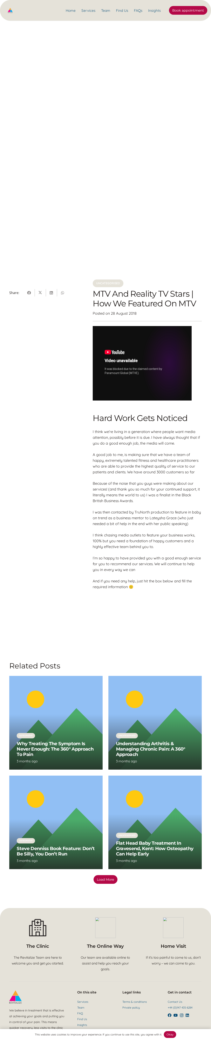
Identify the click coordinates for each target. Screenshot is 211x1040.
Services (82, 1001)
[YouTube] (175, 1015)
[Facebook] (169, 1015)
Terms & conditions (134, 1001)
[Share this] (29, 292)
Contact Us (175, 1001)
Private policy (131, 1007)
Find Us (82, 1019)
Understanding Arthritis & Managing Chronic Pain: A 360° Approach (150, 749)
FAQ (80, 1013)
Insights (82, 1025)
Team (80, 1007)
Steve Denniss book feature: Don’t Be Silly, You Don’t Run (56, 851)
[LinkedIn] (187, 1015)
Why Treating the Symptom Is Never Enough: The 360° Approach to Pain (55, 749)
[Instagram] (181, 1015)
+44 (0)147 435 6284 (180, 1007)
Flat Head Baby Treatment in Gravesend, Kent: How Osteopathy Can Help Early (154, 848)
